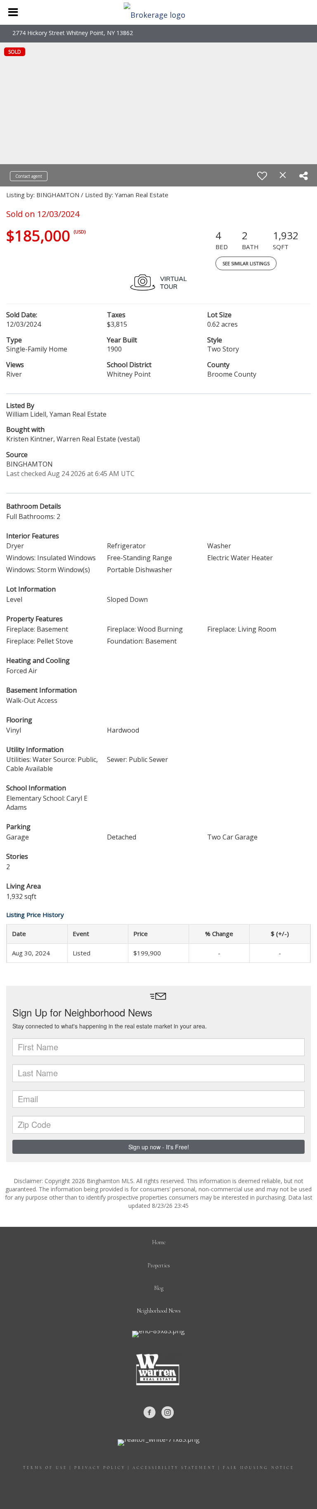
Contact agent (28, 176)
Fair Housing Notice (258, 1468)
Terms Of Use (45, 1468)
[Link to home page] (159, 12)
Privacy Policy (99, 1468)
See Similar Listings (246, 263)
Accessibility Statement (174, 1468)
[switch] (262, 176)
